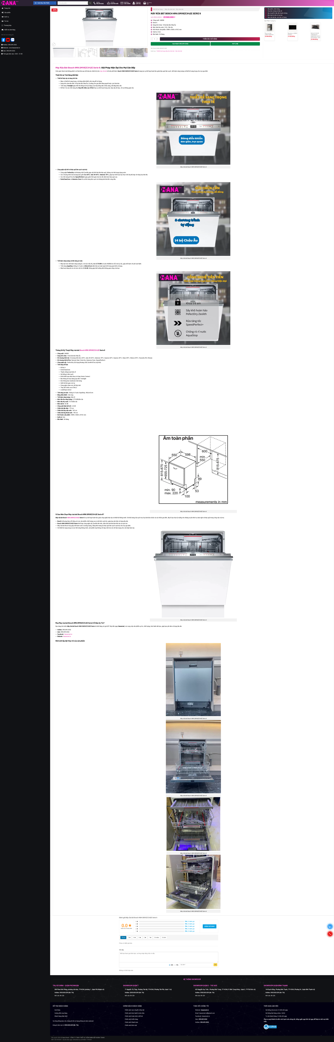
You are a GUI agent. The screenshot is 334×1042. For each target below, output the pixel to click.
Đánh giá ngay (209, 926)
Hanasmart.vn (68, 634)
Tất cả (123, 937)
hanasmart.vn (67, 636)
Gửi (215, 964)
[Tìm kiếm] (90, 3)
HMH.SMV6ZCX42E (73, 517)
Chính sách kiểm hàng (131, 1019)
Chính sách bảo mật (131, 1025)
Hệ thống (127, 3)
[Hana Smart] (10, 3)
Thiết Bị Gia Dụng (157, 9)
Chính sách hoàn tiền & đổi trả (134, 1016)
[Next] (143, 27)
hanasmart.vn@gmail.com (207, 1013)
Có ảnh (164, 937)
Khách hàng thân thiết (61, 1016)
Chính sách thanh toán (131, 1022)
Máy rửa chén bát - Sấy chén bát (174, 9)
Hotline (100, 3)
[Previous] (55, 27)
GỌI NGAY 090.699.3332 (180, 44)
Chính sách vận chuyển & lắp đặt (134, 1010)
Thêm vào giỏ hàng (210, 39)
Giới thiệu (57, 1010)
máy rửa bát (103, 71)
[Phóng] (53, 44)
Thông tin (138, 3)
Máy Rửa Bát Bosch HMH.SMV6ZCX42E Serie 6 (77, 67)
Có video (156, 937)
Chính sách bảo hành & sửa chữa (134, 1013)
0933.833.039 (64, 992)
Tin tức (114, 3)
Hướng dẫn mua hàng (61, 1013)
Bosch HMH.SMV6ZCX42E (89, 350)
